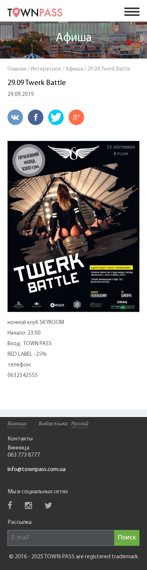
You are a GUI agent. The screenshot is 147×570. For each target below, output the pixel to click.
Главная (17, 69)
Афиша (74, 38)
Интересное (46, 69)
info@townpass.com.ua (37, 470)
